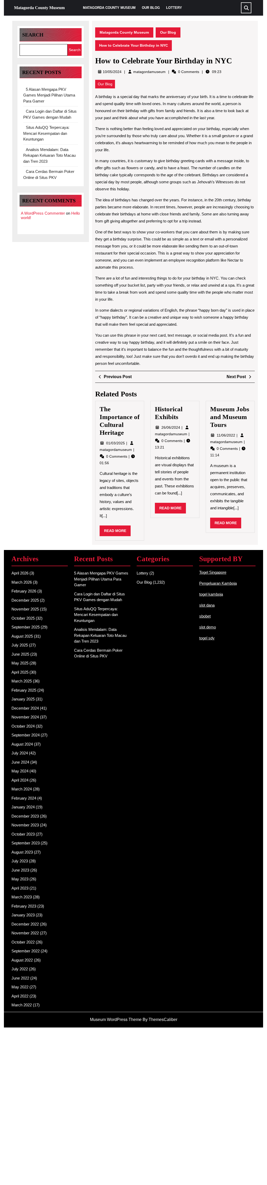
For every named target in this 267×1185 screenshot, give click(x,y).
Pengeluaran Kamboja (218, 583)
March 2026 (21, 582)
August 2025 (22, 636)
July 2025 (19, 645)
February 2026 (23, 591)
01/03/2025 (116, 443)
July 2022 (19, 969)
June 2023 (20, 870)
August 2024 (22, 744)
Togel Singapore (212, 572)
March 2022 (21, 1005)
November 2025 (25, 609)
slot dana (207, 605)
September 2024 (25, 735)
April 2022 (19, 996)
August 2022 (22, 960)
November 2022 (25, 933)
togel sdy (207, 638)
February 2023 (23, 906)
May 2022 (19, 987)
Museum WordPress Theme (116, 1019)
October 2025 (23, 618)
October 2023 (23, 834)
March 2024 (21, 789)
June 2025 (20, 654)
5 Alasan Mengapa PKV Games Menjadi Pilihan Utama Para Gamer (49, 95)
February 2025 (23, 690)
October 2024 (23, 726)
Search (33, 35)
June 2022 (20, 978)
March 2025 (21, 681)
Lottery (174, 8)
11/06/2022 (226, 435)
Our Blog (151, 8)
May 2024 (19, 771)
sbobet (205, 616)
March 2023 (21, 897)
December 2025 (25, 600)
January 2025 (23, 699)
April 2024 (19, 780)
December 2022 (25, 924)
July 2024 (19, 753)
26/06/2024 (171, 427)
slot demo (207, 627)
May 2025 (19, 663)
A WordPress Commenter (43, 213)
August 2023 (22, 852)
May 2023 (19, 879)
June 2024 (20, 762)
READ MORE (117, 532)
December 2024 (25, 708)
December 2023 (25, 816)
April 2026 (19, 573)
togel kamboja (211, 594)
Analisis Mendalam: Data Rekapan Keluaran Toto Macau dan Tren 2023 (49, 155)
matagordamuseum (149, 72)
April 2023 (19, 888)
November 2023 (25, 825)
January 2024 (23, 807)
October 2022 (23, 942)
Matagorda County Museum (39, 7)
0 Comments (117, 456)
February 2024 (23, 798)
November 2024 (25, 717)
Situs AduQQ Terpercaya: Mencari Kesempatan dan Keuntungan (46, 133)
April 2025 (19, 672)
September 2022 (25, 951)
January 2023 (23, 915)
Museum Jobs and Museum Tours (229, 417)
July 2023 (19, 861)
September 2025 (25, 627)
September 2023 (25, 843)
